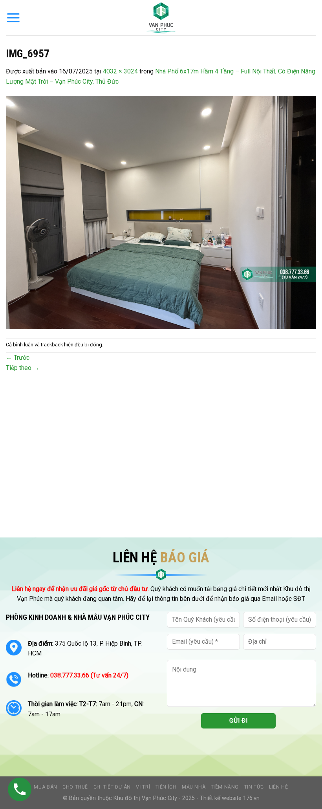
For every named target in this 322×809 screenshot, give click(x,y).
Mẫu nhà (193, 787)
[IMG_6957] (161, 212)
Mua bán (45, 787)
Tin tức (254, 787)
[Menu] (13, 18)
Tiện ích (166, 787)
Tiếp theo (22, 368)
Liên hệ (278, 787)
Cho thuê (75, 787)
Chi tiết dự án (112, 787)
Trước (17, 357)
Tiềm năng (225, 787)
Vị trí (143, 787)
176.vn (251, 798)
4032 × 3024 (120, 71)
